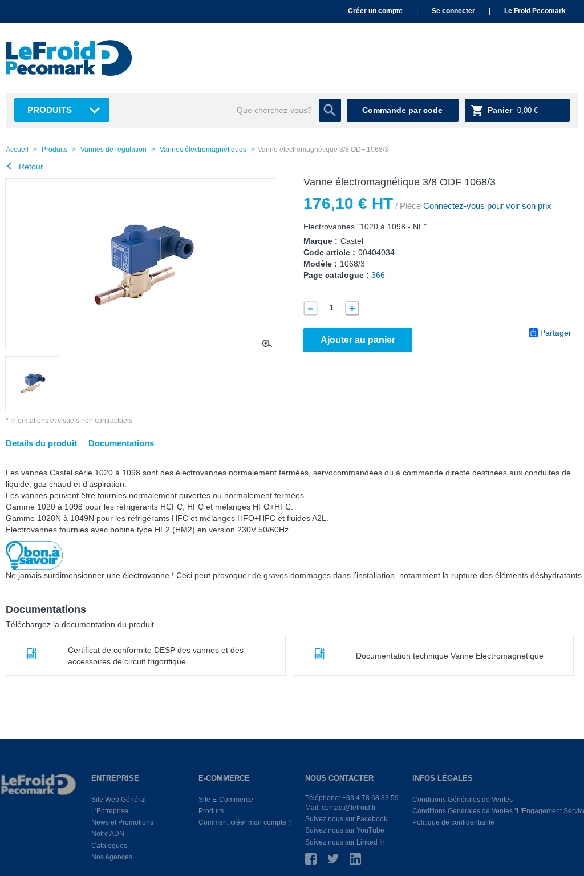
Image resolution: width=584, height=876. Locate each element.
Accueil (17, 150)
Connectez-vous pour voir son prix (486, 206)
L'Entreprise (109, 811)
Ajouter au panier (358, 340)
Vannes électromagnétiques (203, 150)
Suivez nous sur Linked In (345, 842)
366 (378, 275)
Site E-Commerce (225, 800)
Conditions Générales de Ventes (462, 800)
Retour (30, 166)
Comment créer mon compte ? (245, 822)
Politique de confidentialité (453, 822)
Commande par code (402, 110)
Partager (555, 332)
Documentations (121, 443)
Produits (49, 110)
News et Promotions (122, 822)
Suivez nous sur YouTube (344, 830)
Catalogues (109, 846)
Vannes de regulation (113, 150)
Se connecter (453, 11)
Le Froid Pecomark (535, 11)
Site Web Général (118, 800)
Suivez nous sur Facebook (346, 819)
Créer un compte (375, 11)
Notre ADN (107, 834)
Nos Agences (111, 857)
